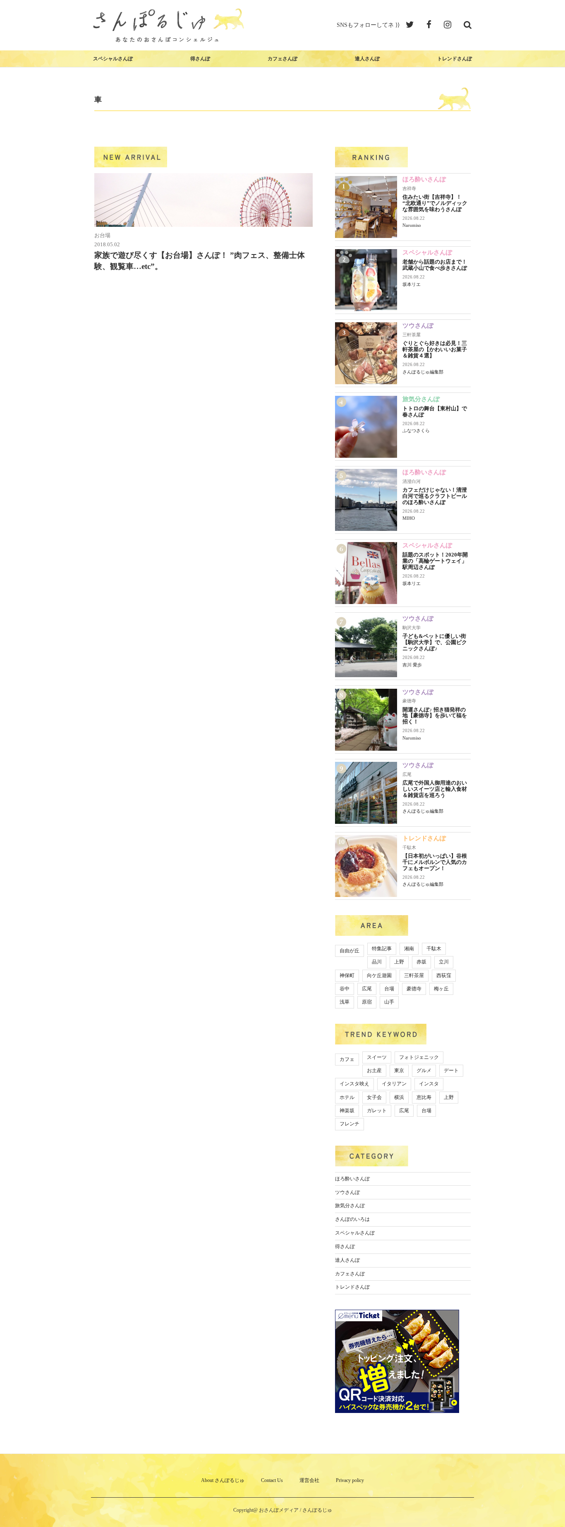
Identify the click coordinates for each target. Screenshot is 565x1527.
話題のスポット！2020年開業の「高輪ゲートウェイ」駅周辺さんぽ (435, 561)
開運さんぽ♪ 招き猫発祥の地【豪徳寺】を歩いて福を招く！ (434, 715)
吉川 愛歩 (412, 664)
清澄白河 (411, 481)
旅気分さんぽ (421, 399)
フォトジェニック (419, 1057)
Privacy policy (350, 1480)
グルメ (424, 1070)
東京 (399, 1070)
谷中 (345, 989)
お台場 (102, 235)
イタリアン (394, 1084)
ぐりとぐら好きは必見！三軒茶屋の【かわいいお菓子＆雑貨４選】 (434, 349)
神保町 (347, 975)
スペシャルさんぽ (113, 59)
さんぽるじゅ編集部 (422, 371)
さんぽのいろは (352, 1219)
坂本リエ (411, 284)
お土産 (374, 1070)
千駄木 (409, 847)
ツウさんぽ (417, 325)
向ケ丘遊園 (379, 975)
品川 (377, 962)
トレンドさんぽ (454, 59)
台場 (389, 989)
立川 (444, 962)
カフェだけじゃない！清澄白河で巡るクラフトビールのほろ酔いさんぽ (434, 496)
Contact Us (272, 1480)
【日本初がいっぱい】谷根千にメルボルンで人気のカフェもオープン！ (434, 862)
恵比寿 (424, 1097)
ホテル (347, 1097)
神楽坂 (347, 1110)
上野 (399, 962)
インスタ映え (354, 1084)
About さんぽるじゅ (222, 1480)
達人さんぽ (367, 59)
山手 (389, 1002)
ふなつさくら (416, 430)
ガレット (377, 1110)
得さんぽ (200, 59)
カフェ (347, 1059)
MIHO (408, 518)
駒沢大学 (411, 627)
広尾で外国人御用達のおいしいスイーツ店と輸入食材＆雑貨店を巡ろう (434, 789)
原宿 (367, 1002)
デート (451, 1070)
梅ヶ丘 (441, 989)
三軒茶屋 (411, 334)
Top (545, 1507)
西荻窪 (443, 975)
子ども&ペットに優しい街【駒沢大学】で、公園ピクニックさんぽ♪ (434, 642)
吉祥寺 (409, 188)
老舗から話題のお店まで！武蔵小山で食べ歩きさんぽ (434, 265)
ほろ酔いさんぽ (424, 179)
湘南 (409, 948)
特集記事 (382, 948)
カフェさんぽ (282, 59)
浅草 (345, 1002)
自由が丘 (349, 951)
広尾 (407, 774)
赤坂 (421, 962)
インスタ (429, 1084)
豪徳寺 (409, 700)
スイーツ (377, 1057)
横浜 (399, 1097)
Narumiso (411, 225)
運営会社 (309, 1480)
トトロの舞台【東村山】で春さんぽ (434, 411)
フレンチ (349, 1124)
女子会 (374, 1097)
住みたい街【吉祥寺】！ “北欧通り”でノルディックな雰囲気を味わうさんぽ (434, 203)
